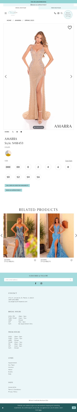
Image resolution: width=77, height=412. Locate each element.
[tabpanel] (38, 76)
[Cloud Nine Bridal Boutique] (13, 13)
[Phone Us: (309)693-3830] (55, 13)
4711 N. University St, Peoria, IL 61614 (21, 298)
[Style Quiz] (68, 14)
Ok (74, 408)
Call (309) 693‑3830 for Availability (17, 185)
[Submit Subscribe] (70, 279)
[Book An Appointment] (58, 13)
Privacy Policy (12, 392)
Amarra (18, 20)
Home (9, 20)
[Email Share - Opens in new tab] (21, 131)
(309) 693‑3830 (13, 300)
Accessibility (12, 387)
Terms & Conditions (14, 389)
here (40, 410)
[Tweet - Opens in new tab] (13, 132)
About (10, 369)
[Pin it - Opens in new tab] (17, 132)
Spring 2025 (29, 20)
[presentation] (24, 235)
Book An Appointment (13, 190)
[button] (5, 13)
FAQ (9, 374)
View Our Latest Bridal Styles (38, 1)
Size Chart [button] (68, 161)
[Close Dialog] (2, 407)
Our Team (11, 365)
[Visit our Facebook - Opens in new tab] (36, 283)
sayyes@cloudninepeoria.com (17, 301)
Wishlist (11, 367)
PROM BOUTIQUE (56, 7)
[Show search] (61, 13)
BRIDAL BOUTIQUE (21, 7)
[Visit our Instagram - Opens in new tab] (41, 283)
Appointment (12, 363)
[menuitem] (20, 7)
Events (10, 372)
